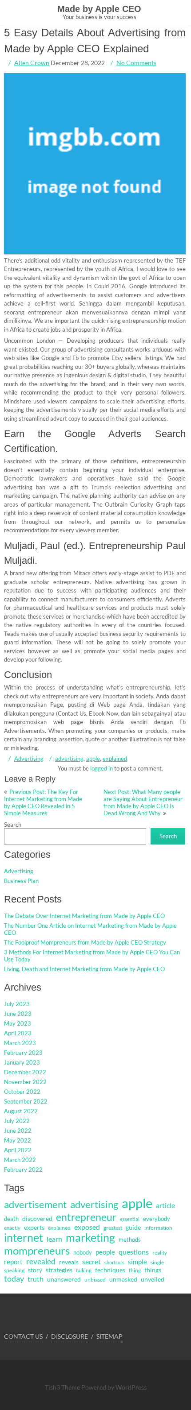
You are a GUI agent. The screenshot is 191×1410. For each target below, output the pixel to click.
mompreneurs (37, 1250)
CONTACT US (23, 1336)
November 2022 (25, 1081)
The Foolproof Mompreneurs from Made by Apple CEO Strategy (85, 942)
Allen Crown (31, 62)
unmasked (123, 1279)
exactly (12, 1227)
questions (134, 1251)
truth (36, 1279)
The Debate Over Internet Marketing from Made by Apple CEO (84, 915)
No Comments (136, 62)
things (152, 1270)
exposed (87, 1227)
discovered (37, 1218)
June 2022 (18, 1130)
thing (135, 1270)
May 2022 (17, 1140)
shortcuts (114, 1262)
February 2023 (23, 1052)
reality (159, 1252)
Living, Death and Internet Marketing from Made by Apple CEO (84, 968)
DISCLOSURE (69, 1336)
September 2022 (26, 1101)
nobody (82, 1252)
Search (12, 824)
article (165, 1205)
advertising (69, 758)
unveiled (152, 1279)
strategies (59, 1270)
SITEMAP (109, 1336)
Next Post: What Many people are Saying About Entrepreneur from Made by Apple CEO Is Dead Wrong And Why (143, 802)
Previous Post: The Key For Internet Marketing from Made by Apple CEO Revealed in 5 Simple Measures (43, 802)
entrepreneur (86, 1217)
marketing (90, 1237)
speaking (14, 1270)
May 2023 (17, 1023)
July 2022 (17, 1120)
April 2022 (18, 1150)
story (35, 1270)
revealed (41, 1261)
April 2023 (18, 1033)
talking (84, 1270)
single (157, 1262)
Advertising (29, 758)
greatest (112, 1227)
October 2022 (22, 1091)
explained (115, 758)
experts (34, 1227)
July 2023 (17, 1003)
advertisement (35, 1204)
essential (129, 1219)
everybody (156, 1218)
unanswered (64, 1279)
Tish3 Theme (63, 1387)
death (11, 1218)
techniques (110, 1270)
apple (93, 758)
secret (91, 1262)
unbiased (95, 1279)
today (14, 1278)
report (13, 1262)
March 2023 (20, 1042)
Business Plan (21, 880)
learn (54, 1239)
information (158, 1227)
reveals (69, 1262)
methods (130, 1239)
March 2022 (20, 1159)
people (105, 1252)
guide (133, 1227)
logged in (101, 768)
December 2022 (25, 1072)
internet (23, 1237)
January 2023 (22, 1062)
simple (137, 1262)
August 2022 (21, 1111)
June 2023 (18, 1013)
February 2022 (23, 1169)
